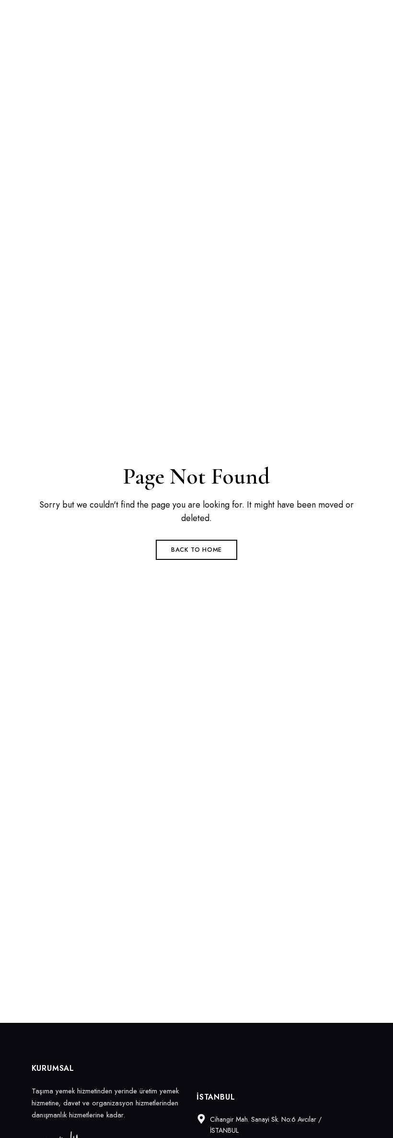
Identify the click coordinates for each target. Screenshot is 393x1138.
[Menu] (350, 19)
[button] (288, 22)
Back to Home (196, 549)
